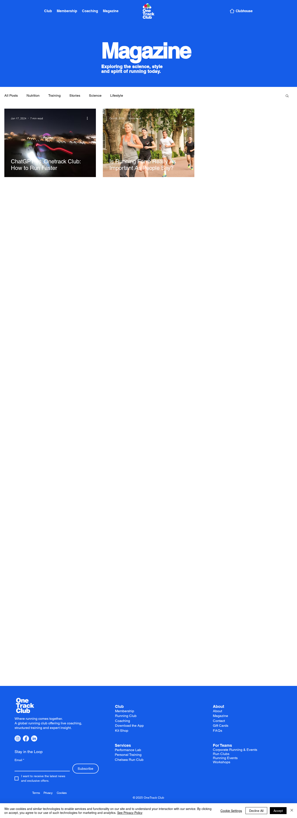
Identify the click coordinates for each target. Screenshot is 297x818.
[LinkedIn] (34, 738)
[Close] (291, 811)
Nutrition (33, 95)
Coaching (122, 721)
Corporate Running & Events (235, 750)
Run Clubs (221, 754)
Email (19, 760)
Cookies (62, 793)
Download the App (129, 725)
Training (54, 95)
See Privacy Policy (129, 812)
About (218, 706)
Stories (74, 95)
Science (95, 95)
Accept (278, 810)
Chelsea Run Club (129, 760)
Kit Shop (121, 730)
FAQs (217, 730)
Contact (219, 721)
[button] (287, 96)
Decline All (256, 810)
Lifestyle (116, 95)
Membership (124, 711)
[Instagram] (18, 738)
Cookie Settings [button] (231, 810)
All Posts (11, 95)
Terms (37, 793)
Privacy (50, 793)
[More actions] (88, 118)
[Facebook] (26, 738)
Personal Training (128, 755)
